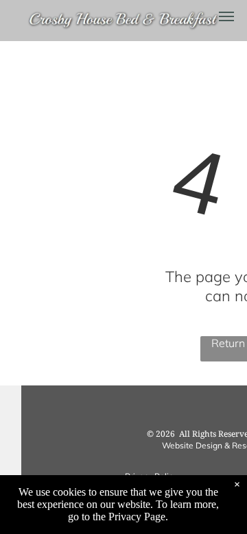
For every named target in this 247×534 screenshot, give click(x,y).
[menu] (226, 16)
